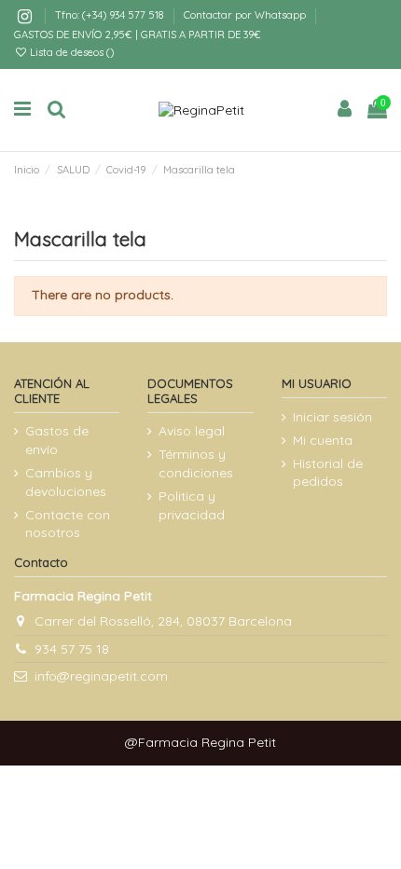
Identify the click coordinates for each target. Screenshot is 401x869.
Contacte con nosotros (67, 524)
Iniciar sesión (332, 416)
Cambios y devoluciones (65, 482)
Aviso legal (192, 430)
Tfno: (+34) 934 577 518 (111, 14)
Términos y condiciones (196, 463)
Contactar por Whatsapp (245, 14)
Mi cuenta (323, 440)
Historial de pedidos (328, 472)
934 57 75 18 (72, 649)
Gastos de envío (57, 440)
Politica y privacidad (192, 505)
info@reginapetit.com (101, 676)
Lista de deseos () (70, 52)
